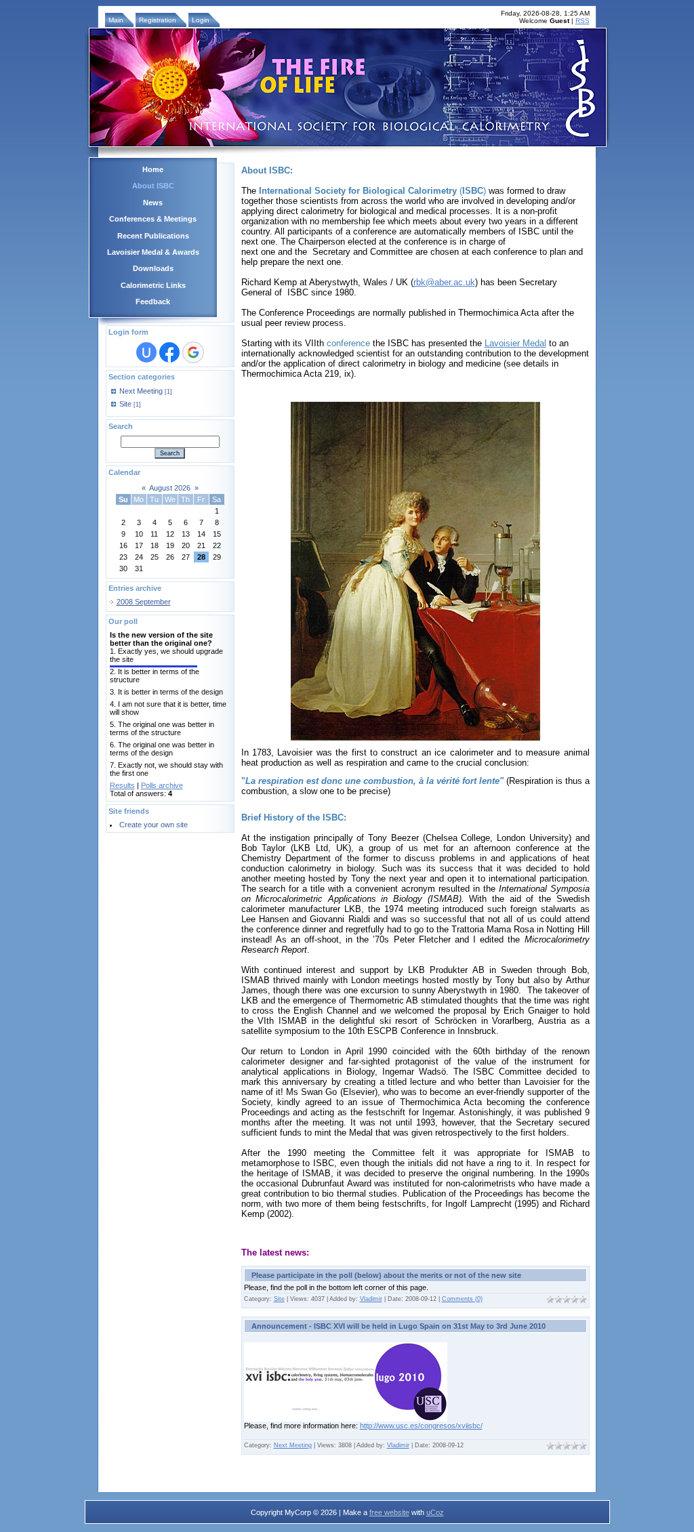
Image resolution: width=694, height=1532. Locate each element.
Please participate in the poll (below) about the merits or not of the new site (386, 1275)
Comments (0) (462, 1299)
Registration (157, 20)
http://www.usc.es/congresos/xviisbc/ (421, 1426)
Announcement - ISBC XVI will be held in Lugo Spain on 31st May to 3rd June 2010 (398, 1326)
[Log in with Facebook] (169, 352)
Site (125, 404)
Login (200, 20)
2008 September (144, 602)
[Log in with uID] (146, 352)
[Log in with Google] (193, 352)
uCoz (435, 1512)
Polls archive (162, 785)
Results (122, 785)
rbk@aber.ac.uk (444, 282)
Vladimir (371, 1299)
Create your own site (153, 825)
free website (389, 1512)
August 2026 (169, 488)
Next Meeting (141, 391)
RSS (582, 20)
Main (115, 20)
